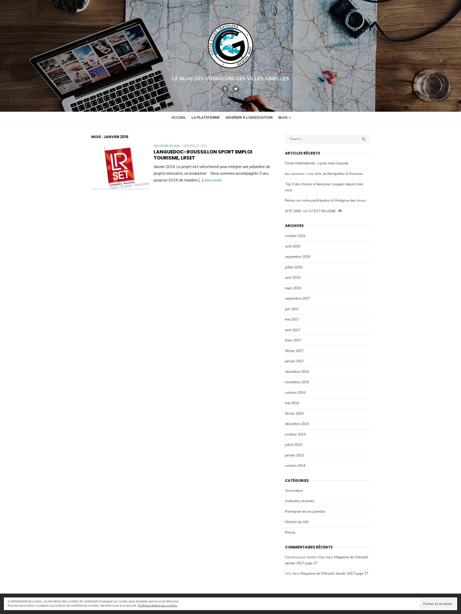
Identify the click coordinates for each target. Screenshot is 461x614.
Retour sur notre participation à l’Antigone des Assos (325, 200)
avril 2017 (292, 330)
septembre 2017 (297, 298)
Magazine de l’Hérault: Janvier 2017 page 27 (334, 573)
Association (294, 490)
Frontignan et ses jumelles (305, 511)
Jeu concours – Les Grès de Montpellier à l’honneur (324, 174)
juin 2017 (292, 309)
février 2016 (294, 413)
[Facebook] (225, 88)
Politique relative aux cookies (157, 606)
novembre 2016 (297, 382)
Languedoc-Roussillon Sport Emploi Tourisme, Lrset (203, 154)
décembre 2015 (297, 424)
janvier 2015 (294, 455)
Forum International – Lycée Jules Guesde (316, 163)
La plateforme (206, 117)
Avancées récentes (300, 501)
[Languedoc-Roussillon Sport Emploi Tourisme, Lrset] (120, 167)
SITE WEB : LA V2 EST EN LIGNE (311, 211)
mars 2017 (293, 340)
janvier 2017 (294, 361)
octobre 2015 (295, 434)
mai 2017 (292, 319)
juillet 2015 (293, 444)
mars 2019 (293, 288)
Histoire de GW (167, 146)
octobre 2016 (295, 392)
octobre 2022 (295, 235)
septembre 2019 (297, 256)
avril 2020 (292, 246)
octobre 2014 (295, 465)
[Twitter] (235, 88)
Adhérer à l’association (249, 117)
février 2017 (294, 351)
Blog (283, 117)
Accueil (178, 117)
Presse (290, 532)
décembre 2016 (297, 371)
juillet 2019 (293, 267)
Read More (212, 180)
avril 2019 (292, 277)
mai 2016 (292, 403)
